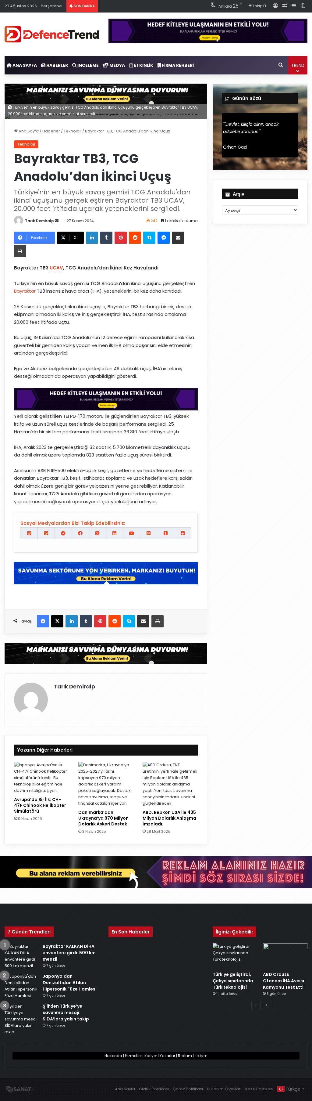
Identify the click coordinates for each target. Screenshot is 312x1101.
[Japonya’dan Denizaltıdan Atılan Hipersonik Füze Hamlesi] (21, 986)
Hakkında (113, 1055)
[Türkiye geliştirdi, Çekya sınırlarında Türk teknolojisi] (235, 956)
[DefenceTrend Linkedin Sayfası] (114, 533)
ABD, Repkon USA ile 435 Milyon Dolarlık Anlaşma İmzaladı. (169, 818)
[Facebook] (43, 621)
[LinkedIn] (92, 238)
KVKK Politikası (259, 1089)
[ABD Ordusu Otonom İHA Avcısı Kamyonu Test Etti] (285, 956)
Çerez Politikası (188, 1089)
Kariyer (150, 1055)
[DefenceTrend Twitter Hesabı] (97, 533)
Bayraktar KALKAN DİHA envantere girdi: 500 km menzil (69, 952)
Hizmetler (133, 1055)
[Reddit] (135, 238)
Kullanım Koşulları (224, 1089)
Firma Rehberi (177, 65)
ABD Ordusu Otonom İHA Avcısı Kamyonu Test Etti (283, 980)
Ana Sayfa (28, 131)
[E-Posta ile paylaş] (178, 238)
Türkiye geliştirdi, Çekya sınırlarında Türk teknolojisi (233, 980)
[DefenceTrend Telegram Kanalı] (63, 533)
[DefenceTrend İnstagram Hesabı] (29, 533)
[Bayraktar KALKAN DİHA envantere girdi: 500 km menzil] (21, 956)
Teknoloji (72, 131)
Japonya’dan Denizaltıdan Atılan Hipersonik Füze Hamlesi (70, 982)
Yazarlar (167, 1055)
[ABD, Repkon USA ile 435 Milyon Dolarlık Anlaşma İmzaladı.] (170, 784)
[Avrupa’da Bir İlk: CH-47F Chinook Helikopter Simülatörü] (41, 778)
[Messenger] (164, 238)
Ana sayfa (24, 65)
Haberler (56, 65)
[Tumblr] (106, 238)
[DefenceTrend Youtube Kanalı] (131, 533)
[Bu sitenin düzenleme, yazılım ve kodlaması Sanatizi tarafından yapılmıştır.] (20, 1090)
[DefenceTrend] (52, 34)
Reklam (185, 1055)
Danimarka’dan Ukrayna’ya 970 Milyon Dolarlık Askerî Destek (103, 818)
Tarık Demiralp (39, 220)
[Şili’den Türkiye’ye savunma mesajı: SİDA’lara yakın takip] (21, 1019)
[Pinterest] (121, 238)
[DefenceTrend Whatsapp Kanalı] (46, 533)
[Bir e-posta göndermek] (56, 220)
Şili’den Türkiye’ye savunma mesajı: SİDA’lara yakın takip (66, 1012)
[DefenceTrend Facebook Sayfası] (80, 533)
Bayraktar (25, 291)
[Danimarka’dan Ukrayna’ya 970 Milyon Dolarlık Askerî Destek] (105, 784)
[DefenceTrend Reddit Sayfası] (183, 533)
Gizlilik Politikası (154, 1089)
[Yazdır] (20, 251)
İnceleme (87, 65)
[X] (57, 621)
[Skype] (149, 238)
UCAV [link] (56, 268)
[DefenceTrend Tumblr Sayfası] (166, 533)
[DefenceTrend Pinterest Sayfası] (149, 533)
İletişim (201, 1055)
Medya (116, 65)
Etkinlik (143, 65)
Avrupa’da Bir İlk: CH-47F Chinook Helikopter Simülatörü (40, 805)
